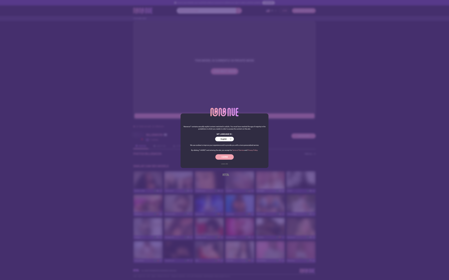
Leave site (224, 164)
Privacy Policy (252, 150)
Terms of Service (238, 150)
